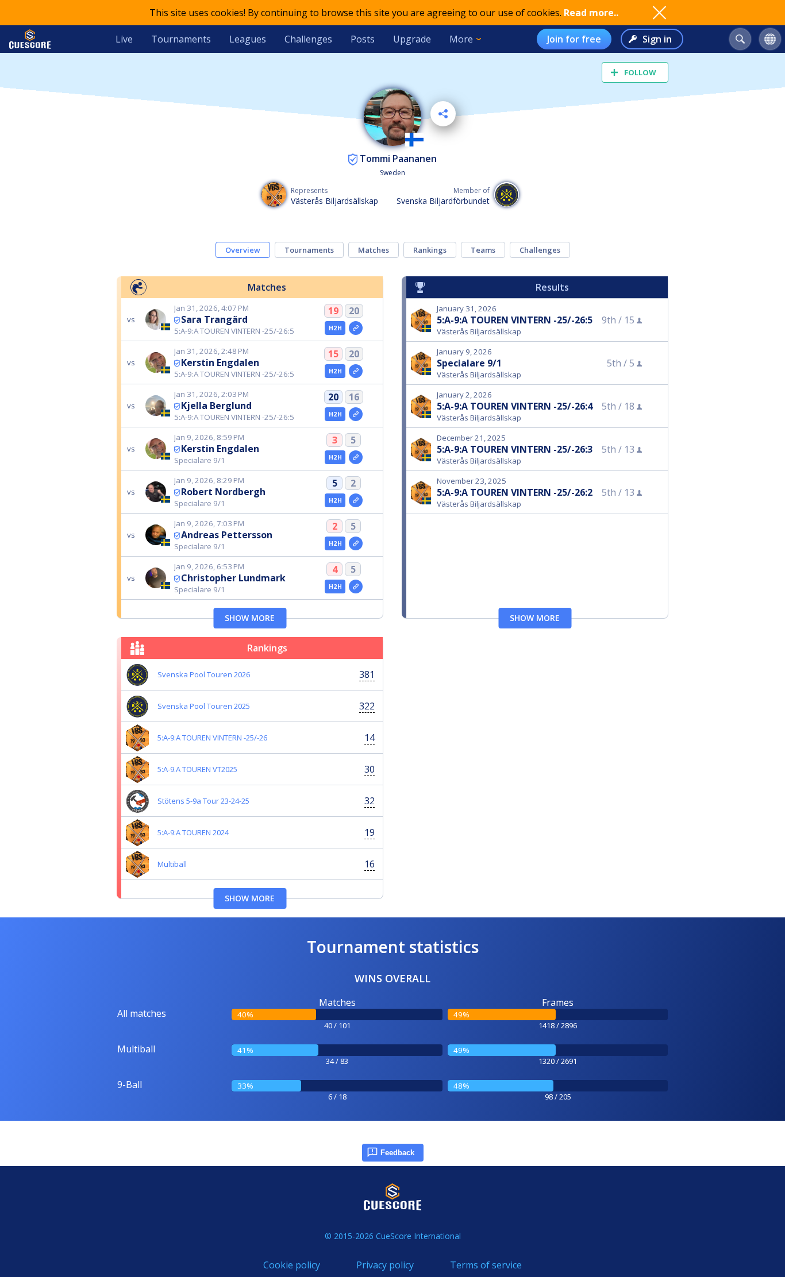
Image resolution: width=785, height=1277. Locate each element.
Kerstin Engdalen (220, 362)
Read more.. (591, 12)
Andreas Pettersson (226, 534)
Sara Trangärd (214, 319)
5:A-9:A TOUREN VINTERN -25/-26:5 (514, 320)
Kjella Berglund (216, 405)
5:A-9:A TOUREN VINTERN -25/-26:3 (514, 449)
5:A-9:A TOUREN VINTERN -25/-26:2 (514, 492)
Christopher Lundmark (233, 578)
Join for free (574, 39)
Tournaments (181, 39)
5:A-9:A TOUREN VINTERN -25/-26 (212, 737)
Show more (250, 617)
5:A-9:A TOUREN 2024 (193, 832)
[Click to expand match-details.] (356, 328)
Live (124, 39)
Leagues (247, 39)
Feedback (397, 1152)
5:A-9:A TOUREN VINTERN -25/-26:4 (514, 406)
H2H (335, 328)
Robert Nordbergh (223, 491)
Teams (483, 250)
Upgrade (412, 39)
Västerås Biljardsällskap (334, 200)
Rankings (430, 250)
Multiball (172, 864)
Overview (242, 250)
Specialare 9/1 (469, 363)
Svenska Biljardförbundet (443, 200)
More (461, 39)
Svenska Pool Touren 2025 (203, 706)
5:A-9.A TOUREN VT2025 (197, 769)
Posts (363, 39)
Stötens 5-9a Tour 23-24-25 (203, 801)
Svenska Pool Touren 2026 (203, 674)
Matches (373, 250)
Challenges (308, 39)
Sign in (657, 39)
